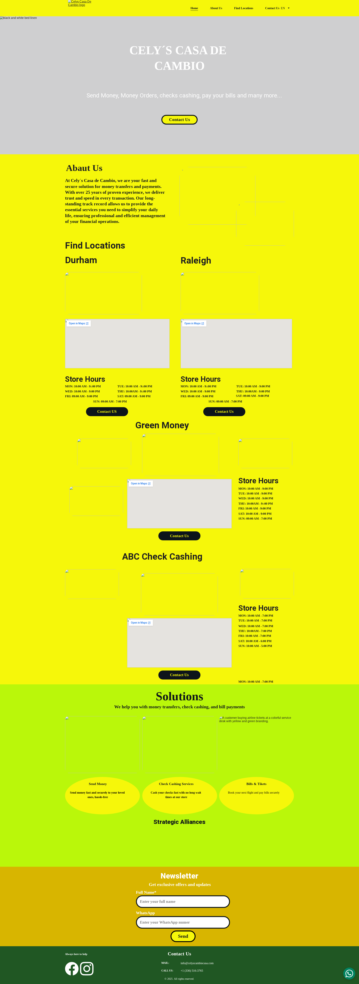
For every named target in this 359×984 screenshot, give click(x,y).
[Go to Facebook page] (72, 968)
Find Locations (243, 8)
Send (183, 936)
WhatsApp (145, 912)
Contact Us (272, 8)
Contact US (107, 411)
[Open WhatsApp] (349, 974)
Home (194, 8)
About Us (216, 8)
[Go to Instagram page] (86, 968)
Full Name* (146, 892)
